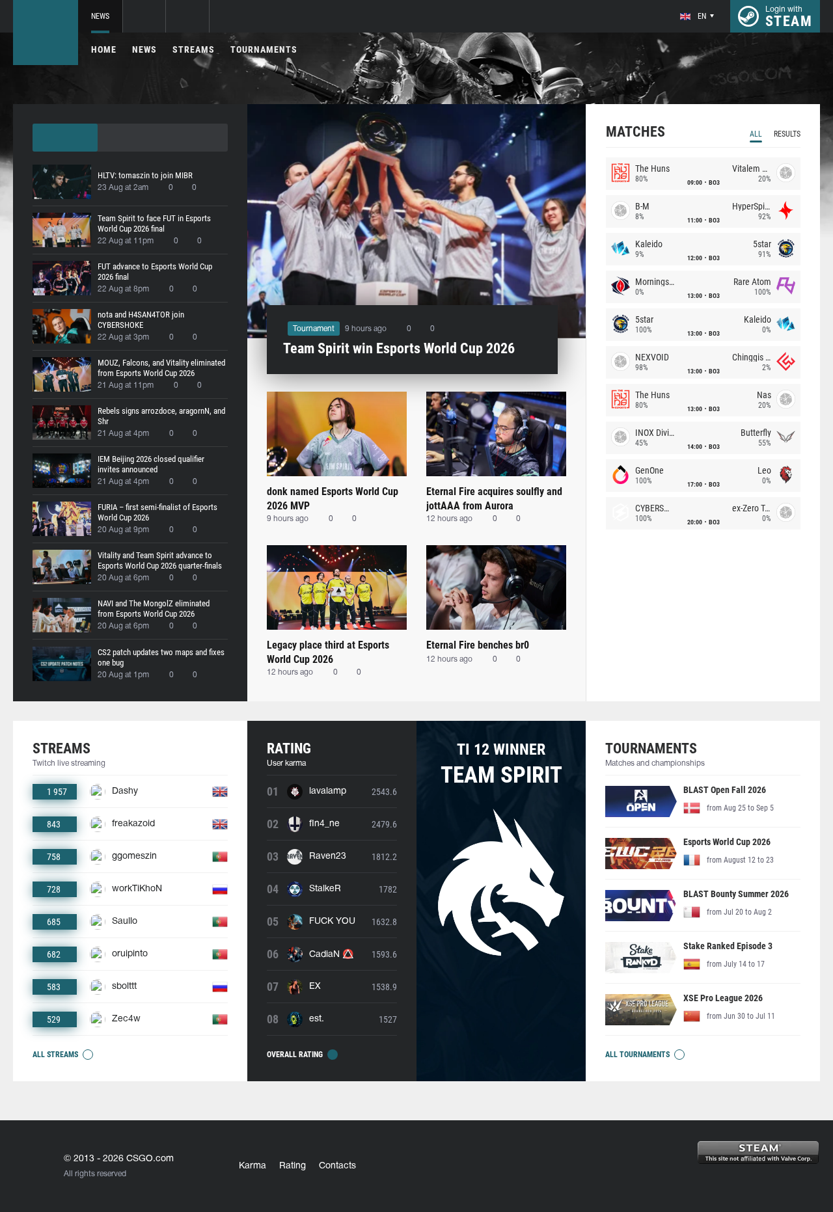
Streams (193, 49)
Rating (292, 1166)
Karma (252, 1166)
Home (103, 49)
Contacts (337, 1166)
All (756, 134)
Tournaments (263, 49)
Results (787, 134)
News (100, 16)
